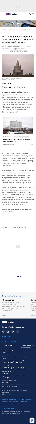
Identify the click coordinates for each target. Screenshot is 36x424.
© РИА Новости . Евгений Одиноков (12, 78)
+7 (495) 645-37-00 (8, 345)
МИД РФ (4, 227)
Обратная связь (7, 339)
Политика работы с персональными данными (14, 401)
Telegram (22, 87)
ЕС (10, 227)
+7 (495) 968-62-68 (27, 346)
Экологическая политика (9, 408)
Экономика (18, 23)
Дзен (13, 87)
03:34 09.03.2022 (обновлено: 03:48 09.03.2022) (16, 30)
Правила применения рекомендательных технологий (16, 404)
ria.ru (3, 212)
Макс (6, 87)
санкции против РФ (19, 227)
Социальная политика (8, 406)
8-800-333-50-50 (8, 352)
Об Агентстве (6, 336)
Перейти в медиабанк (8, 79)
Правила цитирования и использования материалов (16, 399)
